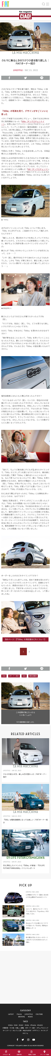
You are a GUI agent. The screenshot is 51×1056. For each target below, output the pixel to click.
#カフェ (25, 1033)
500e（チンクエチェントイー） (22, 123)
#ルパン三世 (17, 1030)
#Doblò (40, 1025)
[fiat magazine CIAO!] (5, 3)
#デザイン (36, 1030)
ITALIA (19, 1014)
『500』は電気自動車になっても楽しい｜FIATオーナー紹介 (25, 821)
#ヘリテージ (7, 1030)
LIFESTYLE (29, 1014)
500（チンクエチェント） (38, 169)
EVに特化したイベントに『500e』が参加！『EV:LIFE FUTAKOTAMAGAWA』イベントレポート (24, 866)
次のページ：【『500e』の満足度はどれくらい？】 (25, 639)
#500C (21, 1025)
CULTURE (39, 1014)
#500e (10, 1025)
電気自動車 (33, 676)
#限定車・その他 (8, 1028)
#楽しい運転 (19, 1028)
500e (24, 676)
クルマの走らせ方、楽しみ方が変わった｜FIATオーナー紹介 (25, 775)
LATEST (11, 1014)
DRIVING (21, 1017)
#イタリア (44, 1030)
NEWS (30, 1017)
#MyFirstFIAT (27, 1030)
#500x (27, 1025)
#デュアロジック (42, 1028)
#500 (4, 676)
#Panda (33, 1025)
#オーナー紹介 (14, 676)
